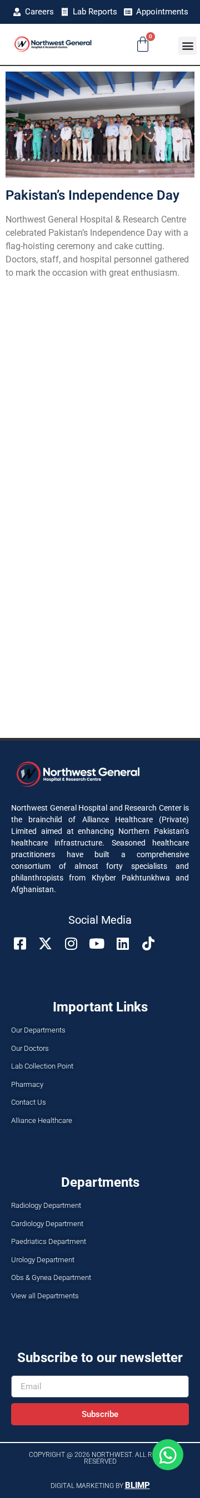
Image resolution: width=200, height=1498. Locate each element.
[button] (187, 46)
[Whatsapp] (167, 1454)
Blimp (137, 1485)
